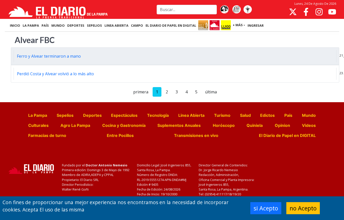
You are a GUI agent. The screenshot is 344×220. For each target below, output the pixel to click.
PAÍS (45, 25)
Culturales (38, 125)
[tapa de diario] (236, 9)
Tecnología (158, 115)
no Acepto (303, 208)
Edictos (267, 115)
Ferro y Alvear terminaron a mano (49, 56)
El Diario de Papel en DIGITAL (171, 25)
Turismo (222, 115)
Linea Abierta (191, 115)
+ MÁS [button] (238, 25)
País (288, 115)
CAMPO (137, 25)
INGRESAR (256, 25)
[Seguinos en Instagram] (319, 12)
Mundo (309, 115)
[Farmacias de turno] (247, 9)
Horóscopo (224, 125)
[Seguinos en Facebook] (306, 12)
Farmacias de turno (47, 135)
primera (140, 92)
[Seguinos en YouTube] (332, 12)
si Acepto (266, 208)
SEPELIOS (94, 25)
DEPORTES (75, 25)
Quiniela (255, 125)
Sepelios (65, 115)
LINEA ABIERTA (116, 25)
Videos (309, 125)
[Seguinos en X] (293, 12)
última (211, 92)
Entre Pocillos (120, 135)
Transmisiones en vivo (196, 135)
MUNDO (58, 25)
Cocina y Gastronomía (124, 125)
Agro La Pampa (75, 125)
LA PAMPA (31, 25)
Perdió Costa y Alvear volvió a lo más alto (55, 74)
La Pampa (37, 115)
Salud (245, 115)
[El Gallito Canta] (224, 9)
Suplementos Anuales (179, 125)
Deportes (92, 115)
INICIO (15, 25)
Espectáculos (124, 115)
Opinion (282, 125)
